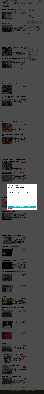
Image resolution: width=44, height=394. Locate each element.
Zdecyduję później (10, 208)
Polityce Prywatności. (28, 203)
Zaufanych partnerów (22, 192)
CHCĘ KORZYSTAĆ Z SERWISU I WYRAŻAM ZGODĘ (22, 206)
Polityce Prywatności (28, 193)
